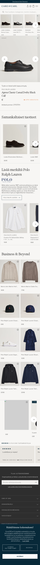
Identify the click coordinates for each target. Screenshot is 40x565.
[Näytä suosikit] (30, 7)
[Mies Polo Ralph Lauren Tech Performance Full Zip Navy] (30, 375)
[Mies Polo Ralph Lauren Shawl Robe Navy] (30, 341)
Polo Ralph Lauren (8, 90)
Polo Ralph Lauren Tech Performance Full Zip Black (9, 390)
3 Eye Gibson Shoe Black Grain (29, 33)
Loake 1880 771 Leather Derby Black (18, 33)
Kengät (4, 39)
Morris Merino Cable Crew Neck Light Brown (29, 288)
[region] (20, 455)
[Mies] (17, 416)
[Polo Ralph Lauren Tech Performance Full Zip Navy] (30, 388)
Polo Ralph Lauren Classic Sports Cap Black (9, 322)
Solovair (28, 31)
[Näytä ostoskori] (33, 7)
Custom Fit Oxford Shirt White (14, 239)
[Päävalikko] (37, 7)
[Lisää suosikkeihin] (25, 127)
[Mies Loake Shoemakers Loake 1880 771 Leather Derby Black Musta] (18, 22)
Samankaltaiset (19, 118)
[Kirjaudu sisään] (27, 7)
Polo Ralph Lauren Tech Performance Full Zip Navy (29, 390)
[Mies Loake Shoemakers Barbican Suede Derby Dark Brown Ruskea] (6, 22)
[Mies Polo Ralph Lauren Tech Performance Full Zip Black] (10, 375)
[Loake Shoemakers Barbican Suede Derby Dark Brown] (15, 156)
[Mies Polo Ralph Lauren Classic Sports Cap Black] (10, 307)
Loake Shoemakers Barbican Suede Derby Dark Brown (13, 158)
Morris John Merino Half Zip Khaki (9, 288)
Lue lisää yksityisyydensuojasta (20, 488)
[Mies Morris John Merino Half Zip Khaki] (10, 273)
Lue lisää (25, 541)
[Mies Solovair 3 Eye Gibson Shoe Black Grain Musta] (30, 22)
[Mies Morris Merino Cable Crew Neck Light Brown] (30, 273)
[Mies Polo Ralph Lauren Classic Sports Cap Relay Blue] (30, 307)
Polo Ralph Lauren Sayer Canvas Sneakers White (9, 356)
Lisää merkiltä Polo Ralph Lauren (16, 173)
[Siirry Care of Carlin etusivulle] (9, 7)
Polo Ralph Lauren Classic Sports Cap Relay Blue (30, 322)
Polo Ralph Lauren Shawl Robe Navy (29, 356)
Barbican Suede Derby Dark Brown (5, 33)
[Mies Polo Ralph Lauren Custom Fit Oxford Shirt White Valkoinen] (15, 219)
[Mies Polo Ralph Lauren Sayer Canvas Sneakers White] (10, 341)
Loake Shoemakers (6, 31)
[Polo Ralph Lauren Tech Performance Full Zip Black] (10, 388)
